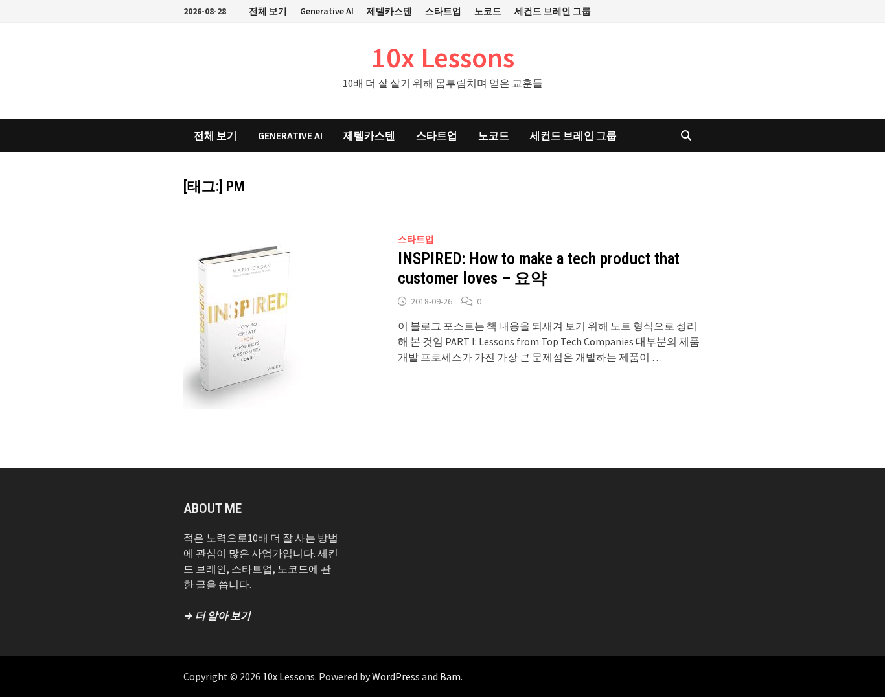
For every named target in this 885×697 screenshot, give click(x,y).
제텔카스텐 (389, 11)
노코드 (487, 11)
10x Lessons (442, 57)
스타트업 (443, 11)
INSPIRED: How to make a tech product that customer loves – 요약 (539, 268)
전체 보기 (268, 11)
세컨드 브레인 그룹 (552, 11)
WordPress (396, 676)
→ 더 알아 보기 (217, 615)
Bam (450, 676)
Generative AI (327, 11)
